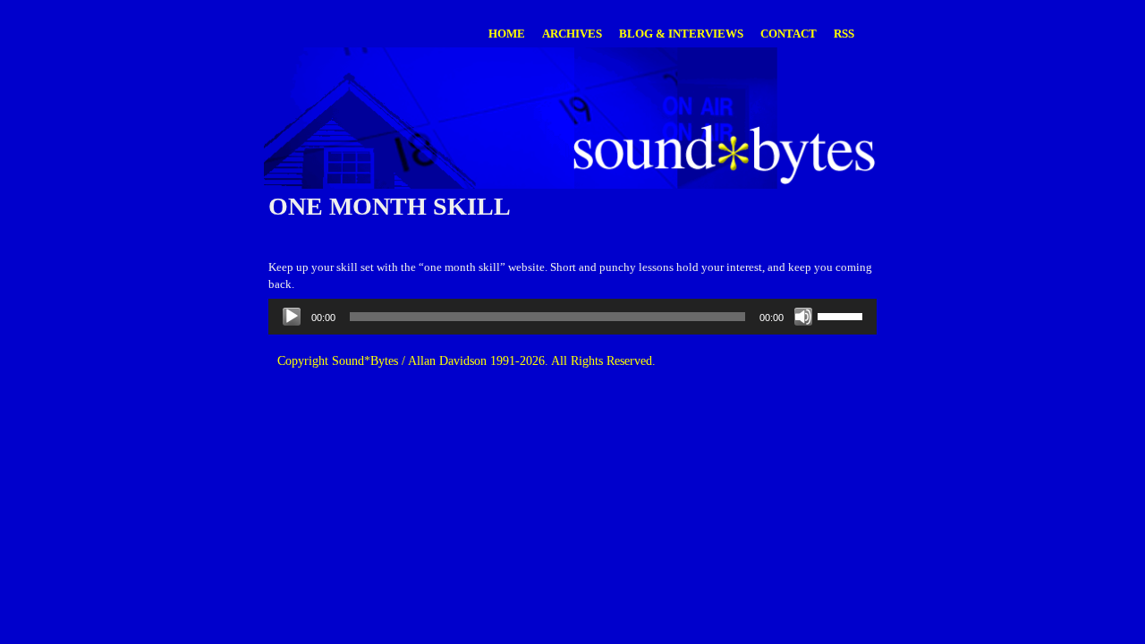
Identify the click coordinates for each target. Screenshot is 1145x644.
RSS (844, 33)
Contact (788, 33)
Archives (572, 33)
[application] (572, 317)
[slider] (843, 315)
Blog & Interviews (681, 33)
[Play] (292, 317)
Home (506, 33)
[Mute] (803, 317)
